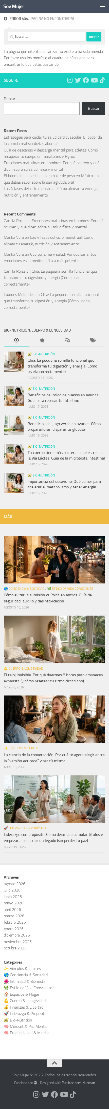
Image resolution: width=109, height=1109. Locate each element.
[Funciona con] (35, 1082)
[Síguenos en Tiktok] (102, 80)
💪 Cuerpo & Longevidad (23, 668)
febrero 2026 (15, 922)
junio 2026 (13, 896)
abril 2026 (12, 909)
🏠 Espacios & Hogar (21, 994)
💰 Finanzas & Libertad (23, 1007)
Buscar (9, 98)
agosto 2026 (14, 883)
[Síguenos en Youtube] (94, 80)
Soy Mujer (13, 6)
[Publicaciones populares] (42, 340)
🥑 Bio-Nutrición (41, 354)
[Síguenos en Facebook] (86, 80)
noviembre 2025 (18, 941)
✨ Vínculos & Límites (21, 748)
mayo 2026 (13, 903)
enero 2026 (14, 928)
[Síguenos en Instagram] (70, 80)
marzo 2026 (14, 916)
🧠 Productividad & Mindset (27, 1032)
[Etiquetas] (92, 340)
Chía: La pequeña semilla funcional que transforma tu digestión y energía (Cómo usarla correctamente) (50, 278)
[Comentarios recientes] (67, 340)
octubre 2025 (15, 948)
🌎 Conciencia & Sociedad (24, 589)
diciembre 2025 (17, 935)
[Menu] (102, 6)
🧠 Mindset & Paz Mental (26, 1026)
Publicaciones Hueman (78, 1083)
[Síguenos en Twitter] (78, 80)
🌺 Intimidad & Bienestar (25, 981)
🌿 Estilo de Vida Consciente (70, 589)
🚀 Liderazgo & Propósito (25, 828)
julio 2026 (12, 890)
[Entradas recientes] (16, 340)
